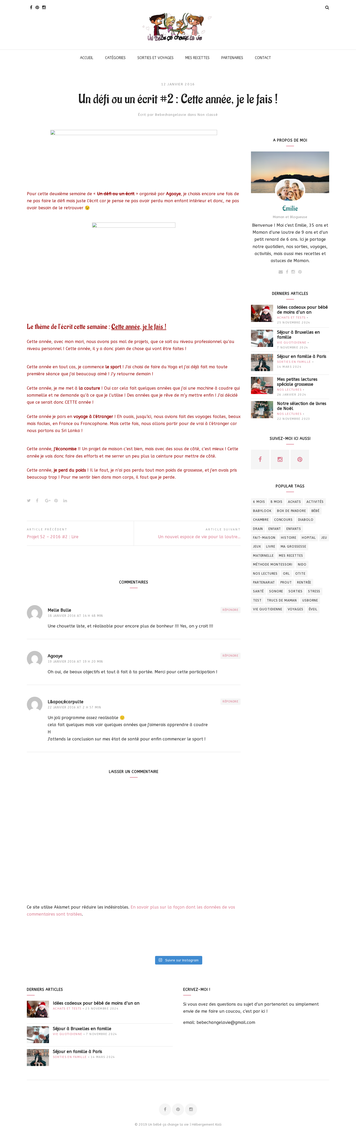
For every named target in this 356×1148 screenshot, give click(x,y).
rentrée (304, 582)
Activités (315, 502)
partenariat (264, 582)
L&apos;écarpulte (65, 701)
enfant (274, 529)
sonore (276, 591)
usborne (310, 600)
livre (270, 546)
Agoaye (55, 656)
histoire (288, 538)
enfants (293, 529)
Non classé (208, 115)
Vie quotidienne (291, 342)
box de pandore (291, 511)
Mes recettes (291, 555)
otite (300, 573)
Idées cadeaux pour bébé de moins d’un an (302, 310)
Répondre (230, 610)
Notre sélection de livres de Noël (301, 406)
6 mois (259, 502)
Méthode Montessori (272, 564)
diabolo (306, 520)
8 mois (277, 502)
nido (302, 564)
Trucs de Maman (282, 600)
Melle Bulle (59, 610)
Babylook (262, 511)
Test (257, 600)
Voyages (295, 609)
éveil (313, 609)
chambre (261, 520)
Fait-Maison (264, 538)
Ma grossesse (293, 546)
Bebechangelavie (170, 115)
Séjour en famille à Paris (301, 356)
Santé (258, 591)
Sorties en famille (294, 362)
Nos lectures (289, 389)
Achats (294, 502)
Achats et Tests (291, 317)
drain (258, 529)
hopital (309, 538)
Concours (283, 520)
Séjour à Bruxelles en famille (298, 335)
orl (286, 573)
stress (314, 591)
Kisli (218, 1124)
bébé (315, 511)
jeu (324, 538)
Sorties (296, 591)
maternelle (263, 555)
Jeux (257, 546)
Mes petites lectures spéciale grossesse (297, 382)
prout (286, 582)
